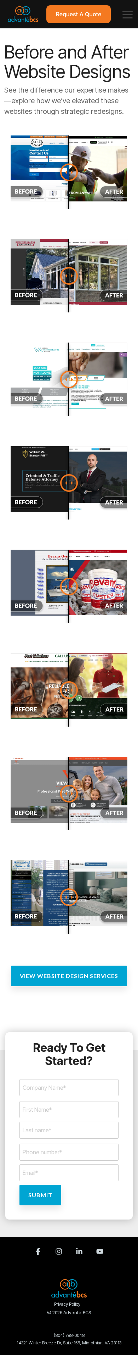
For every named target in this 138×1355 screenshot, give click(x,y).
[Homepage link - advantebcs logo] (69, 1293)
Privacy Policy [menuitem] (67, 1304)
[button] (127, 14)
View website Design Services (69, 975)
